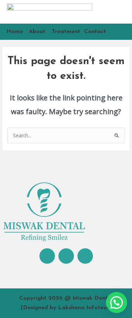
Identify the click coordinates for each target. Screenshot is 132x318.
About (37, 32)
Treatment (66, 32)
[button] (116, 302)
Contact (95, 32)
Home (14, 32)
